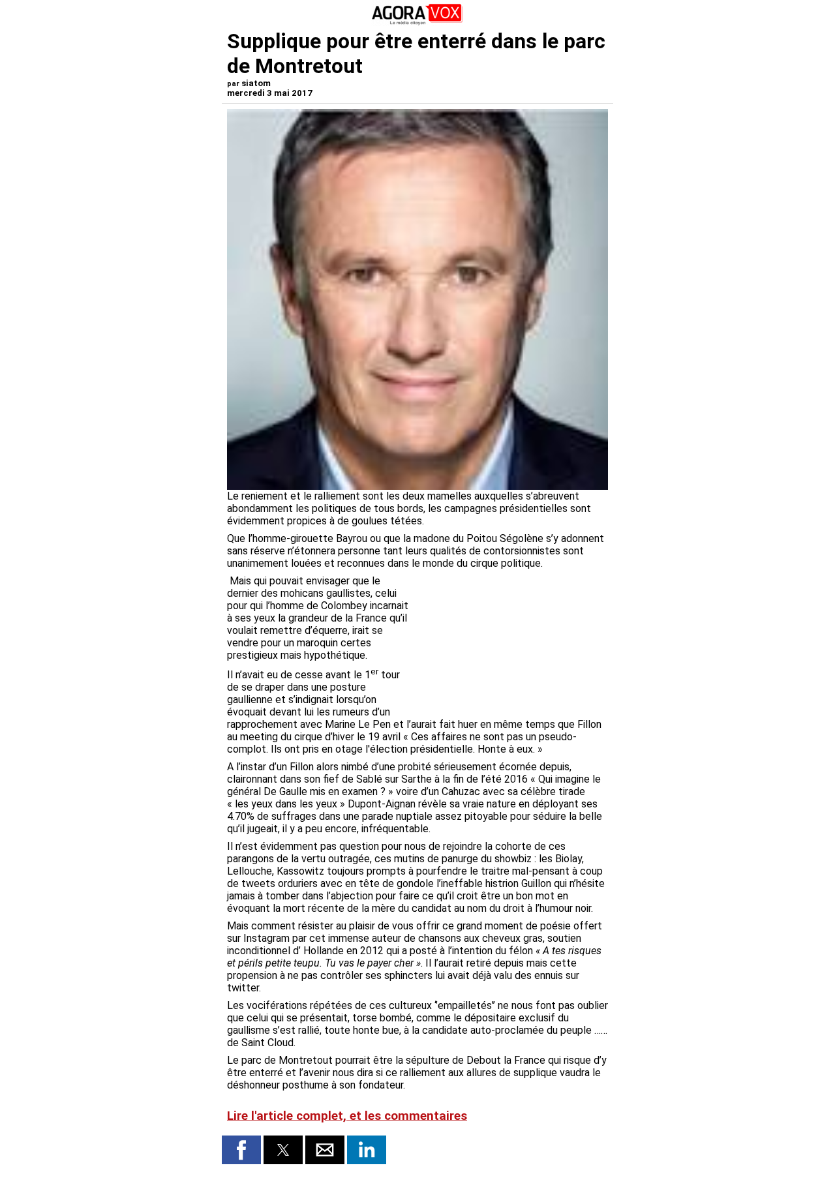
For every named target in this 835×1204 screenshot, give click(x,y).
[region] (510, 643)
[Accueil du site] (417, 22)
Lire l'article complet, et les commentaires (347, 1116)
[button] (241, 1150)
